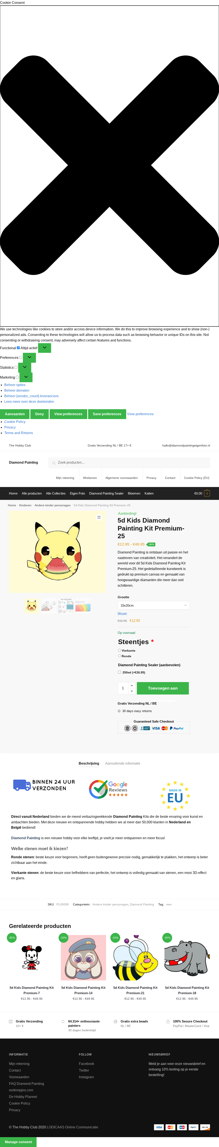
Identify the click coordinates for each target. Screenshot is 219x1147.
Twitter (84, 1070)
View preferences (68, 414)
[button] (109, 166)
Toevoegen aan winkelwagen (163, 690)
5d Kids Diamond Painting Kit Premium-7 (32, 990)
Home (12, 505)
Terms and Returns (18, 433)
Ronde (126, 656)
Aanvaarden (15, 414)
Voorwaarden (19, 1077)
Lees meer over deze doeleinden (29, 401)
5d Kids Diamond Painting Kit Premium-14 (83, 990)
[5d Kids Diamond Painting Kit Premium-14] (83, 957)
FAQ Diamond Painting (26, 1083)
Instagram (86, 1077)
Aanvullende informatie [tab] (122, 763)
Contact (170, 478)
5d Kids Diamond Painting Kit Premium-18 (187, 990)
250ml (134, 672)
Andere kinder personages (53, 505)
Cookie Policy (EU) (196, 478)
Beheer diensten (16, 390)
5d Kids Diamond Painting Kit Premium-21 (135, 990)
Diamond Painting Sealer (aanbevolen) (149, 665)
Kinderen (25, 505)
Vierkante (128, 650)
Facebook (86, 1064)
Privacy (10, 427)
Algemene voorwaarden (121, 478)
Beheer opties (14, 385)
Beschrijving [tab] (89, 763)
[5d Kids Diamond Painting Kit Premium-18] (187, 957)
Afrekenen (90, 478)
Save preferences (107, 414)
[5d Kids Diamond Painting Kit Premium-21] (135, 957)
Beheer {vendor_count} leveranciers (31, 396)
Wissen (122, 613)
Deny (39, 414)
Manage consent (18, 1142)
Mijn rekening (65, 478)
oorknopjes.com (21, 1090)
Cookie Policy (14, 422)
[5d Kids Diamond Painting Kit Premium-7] (31, 957)
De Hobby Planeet (23, 1097)
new (169, 904)
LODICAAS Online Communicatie (72, 1127)
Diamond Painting (23, 462)
